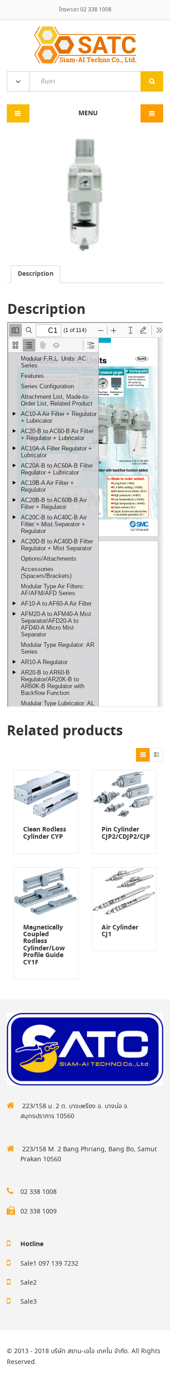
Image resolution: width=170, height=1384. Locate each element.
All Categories (18, 82)
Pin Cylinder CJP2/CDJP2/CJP (126, 833)
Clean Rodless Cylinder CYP (44, 833)
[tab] (35, 274)
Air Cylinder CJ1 (120, 931)
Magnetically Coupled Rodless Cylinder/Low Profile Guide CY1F (44, 945)
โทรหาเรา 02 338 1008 (85, 10)
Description (35, 274)
